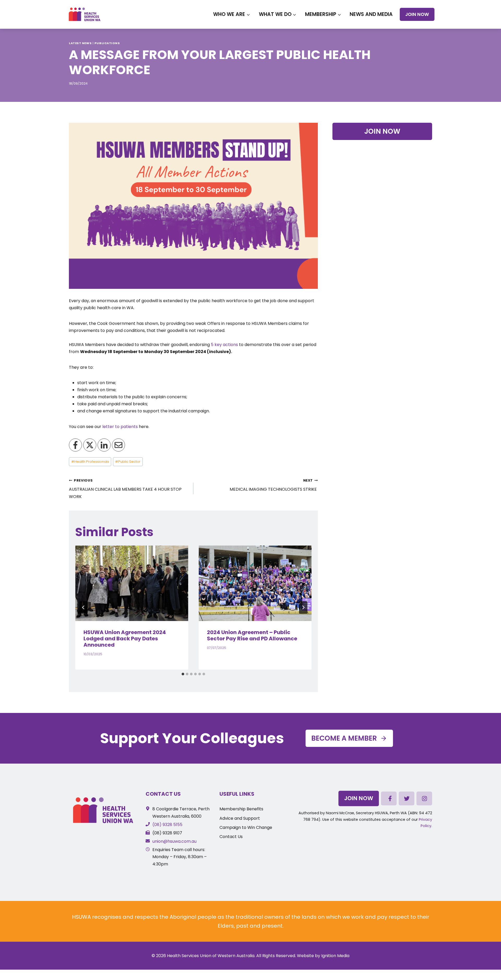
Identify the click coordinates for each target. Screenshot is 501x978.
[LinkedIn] (104, 445)
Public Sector (127, 461)
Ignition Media (335, 956)
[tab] (183, 674)
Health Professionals (90, 461)
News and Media (371, 14)
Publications (107, 43)
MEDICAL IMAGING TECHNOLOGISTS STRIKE (274, 485)
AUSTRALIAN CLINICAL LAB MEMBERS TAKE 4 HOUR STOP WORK (125, 488)
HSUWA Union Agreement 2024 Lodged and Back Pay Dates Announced (125, 639)
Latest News (80, 43)
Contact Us (163, 794)
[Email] (118, 445)
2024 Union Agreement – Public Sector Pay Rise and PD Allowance (252, 635)
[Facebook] (75, 445)
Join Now (417, 14)
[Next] (303, 607)
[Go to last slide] (83, 607)
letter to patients (120, 427)
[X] (89, 445)
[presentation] (131, 583)
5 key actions (224, 345)
